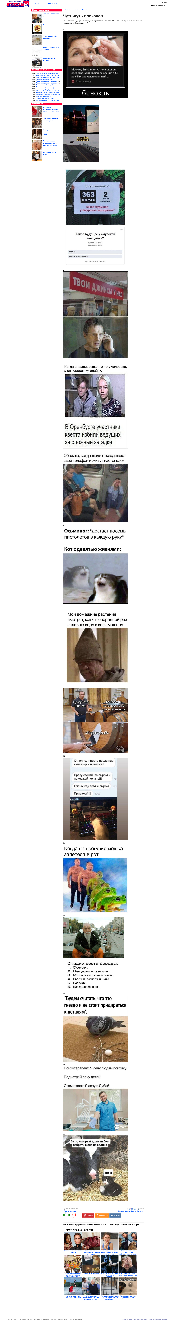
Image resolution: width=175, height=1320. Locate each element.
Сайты (38, 4)
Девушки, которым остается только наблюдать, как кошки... (128, 1252)
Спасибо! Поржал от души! (45, 98)
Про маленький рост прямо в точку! (47, 100)
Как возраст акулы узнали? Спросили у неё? (50, 89)
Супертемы (37, 104)
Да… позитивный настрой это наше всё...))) (50, 85)
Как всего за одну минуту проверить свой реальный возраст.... (91, 1297)
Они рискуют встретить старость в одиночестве (128, 1274)
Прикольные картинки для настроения (128, 1296)
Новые (67, 10)
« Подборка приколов (70, 1211)
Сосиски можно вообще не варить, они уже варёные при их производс (59, 73)
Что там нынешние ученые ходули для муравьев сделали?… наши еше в (60, 92)
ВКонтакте (117, 1215)
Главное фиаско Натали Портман (73, 1251)
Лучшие (84, 10)
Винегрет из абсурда (91, 1273)
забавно (73, 1208)
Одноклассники (103, 1215)
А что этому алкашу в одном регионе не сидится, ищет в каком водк (58, 75)
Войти (165, 2)
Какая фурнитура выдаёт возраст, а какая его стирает (91, 1252)
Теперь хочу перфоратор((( (45, 79)
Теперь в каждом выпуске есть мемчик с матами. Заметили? (56, 81)
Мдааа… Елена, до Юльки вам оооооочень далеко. (53, 91)
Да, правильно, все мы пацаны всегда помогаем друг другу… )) (57, 87)
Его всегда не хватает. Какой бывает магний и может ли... (109, 1252)
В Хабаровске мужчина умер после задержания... (109, 1275)
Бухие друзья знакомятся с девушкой (48, 94)
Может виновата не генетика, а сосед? (48, 77)
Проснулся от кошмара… (44, 96)
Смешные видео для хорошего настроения (73, 1296)
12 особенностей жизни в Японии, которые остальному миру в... (73, 1275)
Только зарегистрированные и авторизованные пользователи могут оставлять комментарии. (101, 1225)
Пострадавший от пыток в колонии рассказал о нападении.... (109, 1297)
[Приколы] (18, 6)
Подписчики (51, 4)
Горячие (75, 10)
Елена (142, 1208)
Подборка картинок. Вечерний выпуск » (131, 1211)
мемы (77, 1208)
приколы (68, 1208)
